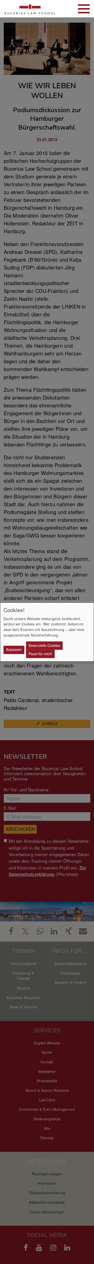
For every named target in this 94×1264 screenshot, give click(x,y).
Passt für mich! (40, 653)
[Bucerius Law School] (30, 8)
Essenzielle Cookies (44, 645)
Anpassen (14, 649)
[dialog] (47, 631)
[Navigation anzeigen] (84, 9)
